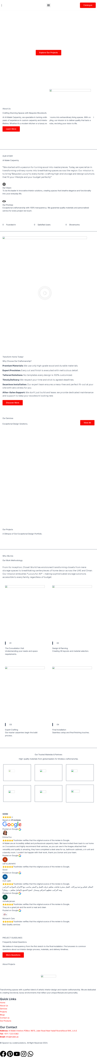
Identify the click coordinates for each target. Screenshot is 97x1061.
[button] (48, 5)
